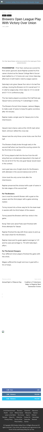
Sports (4, 15)
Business (19, 410)
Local (11, 413)
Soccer (10, 12)
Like (38, 390)
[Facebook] (4, 31)
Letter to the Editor (10, 415)
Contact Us (27, 417)
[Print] (28, 31)
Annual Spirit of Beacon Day (11, 282)
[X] (9, 31)
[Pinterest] (14, 31)
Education (35, 410)
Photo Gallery (18, 421)
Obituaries (28, 413)
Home (4, 12)
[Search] (40, 7)
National (34, 419)
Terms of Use (18, 419)
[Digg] (38, 31)
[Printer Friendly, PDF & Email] (31, 270)
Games (26, 421)
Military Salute (19, 413)
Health (6, 413)
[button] (3, 7)
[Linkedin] (23, 31)
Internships (35, 417)
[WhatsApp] (18, 31)
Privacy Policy (8, 419)
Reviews (5, 417)
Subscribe (27, 419)
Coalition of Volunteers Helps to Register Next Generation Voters (33, 284)
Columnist (27, 410)
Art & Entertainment (9, 410)
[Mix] (33, 31)
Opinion (35, 413)
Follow (37, 394)
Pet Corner (21, 415)
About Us (12, 417)
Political (34, 415)
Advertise (19, 417)
